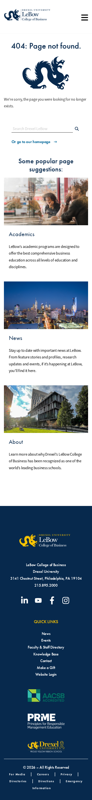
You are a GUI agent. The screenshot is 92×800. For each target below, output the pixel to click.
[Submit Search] (77, 129)
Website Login (46, 674)
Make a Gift (46, 667)
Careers (43, 774)
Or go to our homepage (31, 141)
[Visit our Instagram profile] (67, 600)
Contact (46, 660)
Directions (46, 781)
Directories (18, 781)
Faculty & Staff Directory (46, 647)
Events (46, 640)
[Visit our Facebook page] (53, 600)
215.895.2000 (46, 585)
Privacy (66, 774)
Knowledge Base (45, 654)
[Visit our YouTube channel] (39, 600)
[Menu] (84, 19)
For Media (17, 774)
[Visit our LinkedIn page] (25, 600)
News (46, 633)
